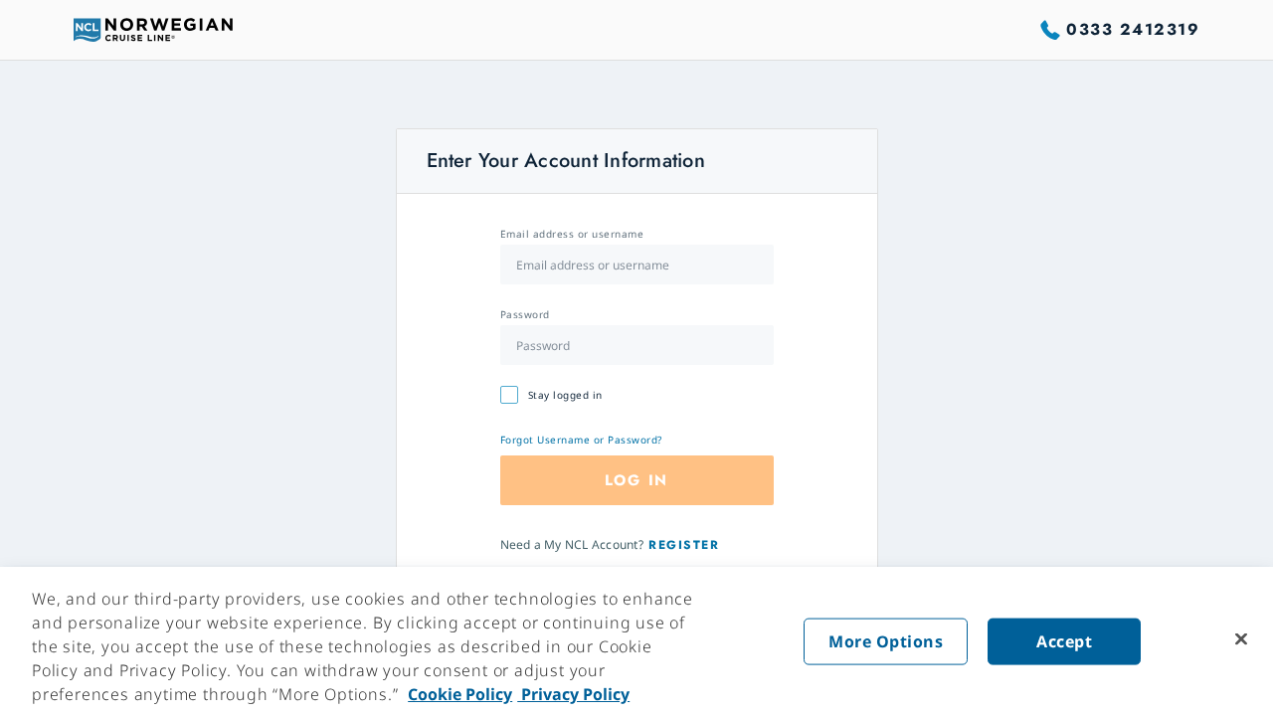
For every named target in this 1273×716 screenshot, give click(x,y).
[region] (636, 641)
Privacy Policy (573, 694)
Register (683, 545)
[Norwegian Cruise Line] (153, 30)
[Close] (1241, 639)
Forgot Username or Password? (581, 440)
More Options (885, 641)
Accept (1064, 641)
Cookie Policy (460, 694)
